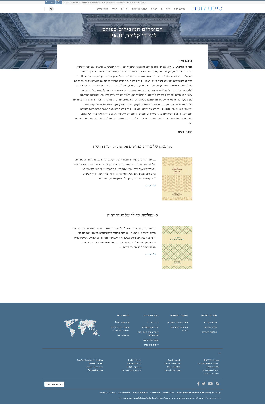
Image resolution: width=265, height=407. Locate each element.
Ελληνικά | (96, 363)
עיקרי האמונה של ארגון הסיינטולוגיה (148, 333)
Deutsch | (172, 363)
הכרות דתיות (209, 315)
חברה (114, 9)
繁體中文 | (211, 360)
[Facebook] (198, 384)
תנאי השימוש (155, 393)
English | (135, 360)
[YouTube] (210, 384)
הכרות (154, 9)
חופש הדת (179, 9)
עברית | (213, 367)
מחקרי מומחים (139, 9)
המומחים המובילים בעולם (179, 329)
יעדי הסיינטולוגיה (150, 327)
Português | (132, 370)
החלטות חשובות (209, 332)
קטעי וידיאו (102, 9)
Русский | (95, 370)
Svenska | (211, 373)
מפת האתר (104, 393)
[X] (203, 384)
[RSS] (217, 384)
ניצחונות (165, 9)
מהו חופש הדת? (122, 322)
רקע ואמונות (151, 315)
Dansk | (174, 360)
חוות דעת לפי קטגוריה (177, 322)
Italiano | (173, 367)
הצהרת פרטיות (168, 393)
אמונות (124, 9)
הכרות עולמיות (210, 327)
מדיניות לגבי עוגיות (140, 393)
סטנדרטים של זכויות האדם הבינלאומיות (120, 329)
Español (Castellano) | (90, 360)
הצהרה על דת (123, 335)
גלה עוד (151, 185)
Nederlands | (211, 370)
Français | (134, 363)
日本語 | (134, 367)
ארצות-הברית (210, 322)
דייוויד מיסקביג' (151, 344)
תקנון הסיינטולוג (151, 340)
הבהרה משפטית (124, 393)
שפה (219, 353)
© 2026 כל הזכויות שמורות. (198, 393)
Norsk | (172, 370)
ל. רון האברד (153, 322)
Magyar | (94, 367)
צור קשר (113, 393)
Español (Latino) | (208, 363)
